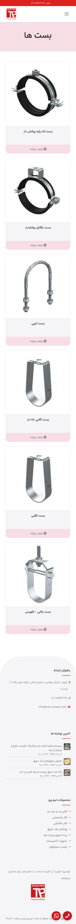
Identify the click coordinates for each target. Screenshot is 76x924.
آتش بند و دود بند (57, 811)
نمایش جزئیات (37, 149)
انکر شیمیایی (59, 817)
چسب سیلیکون (58, 846)
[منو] (67, 14)
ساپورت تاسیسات (56, 840)
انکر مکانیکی (60, 823)
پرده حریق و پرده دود (55, 835)
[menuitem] (40, 3)
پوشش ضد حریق (57, 829)
